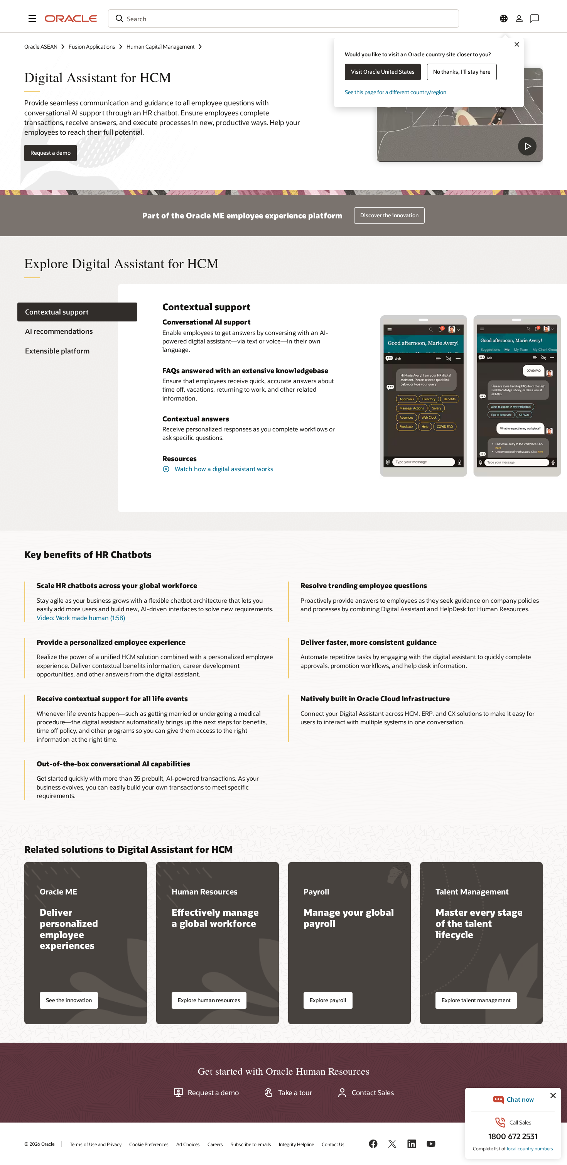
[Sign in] (519, 18)
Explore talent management (476, 1000)
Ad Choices (188, 1144)
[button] (32, 18)
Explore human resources (209, 1000)
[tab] (77, 312)
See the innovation (69, 1000)
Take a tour (295, 1092)
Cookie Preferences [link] (149, 1144)
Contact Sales (373, 1092)
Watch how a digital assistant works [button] (224, 469)
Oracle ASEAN (40, 46)
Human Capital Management (161, 46)
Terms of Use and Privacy (96, 1144)
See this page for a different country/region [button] (395, 92)
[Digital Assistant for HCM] (460, 115)
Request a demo (213, 1092)
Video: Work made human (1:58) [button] (81, 618)
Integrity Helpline (296, 1144)
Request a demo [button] (50, 152)
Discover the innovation (389, 215)
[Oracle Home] (71, 19)
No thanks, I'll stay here (462, 71)
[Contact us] (534, 18)
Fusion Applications (92, 46)
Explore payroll (328, 1000)
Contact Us (333, 1144)
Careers (215, 1144)
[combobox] (283, 18)
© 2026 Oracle (39, 1144)
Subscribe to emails (251, 1144)
